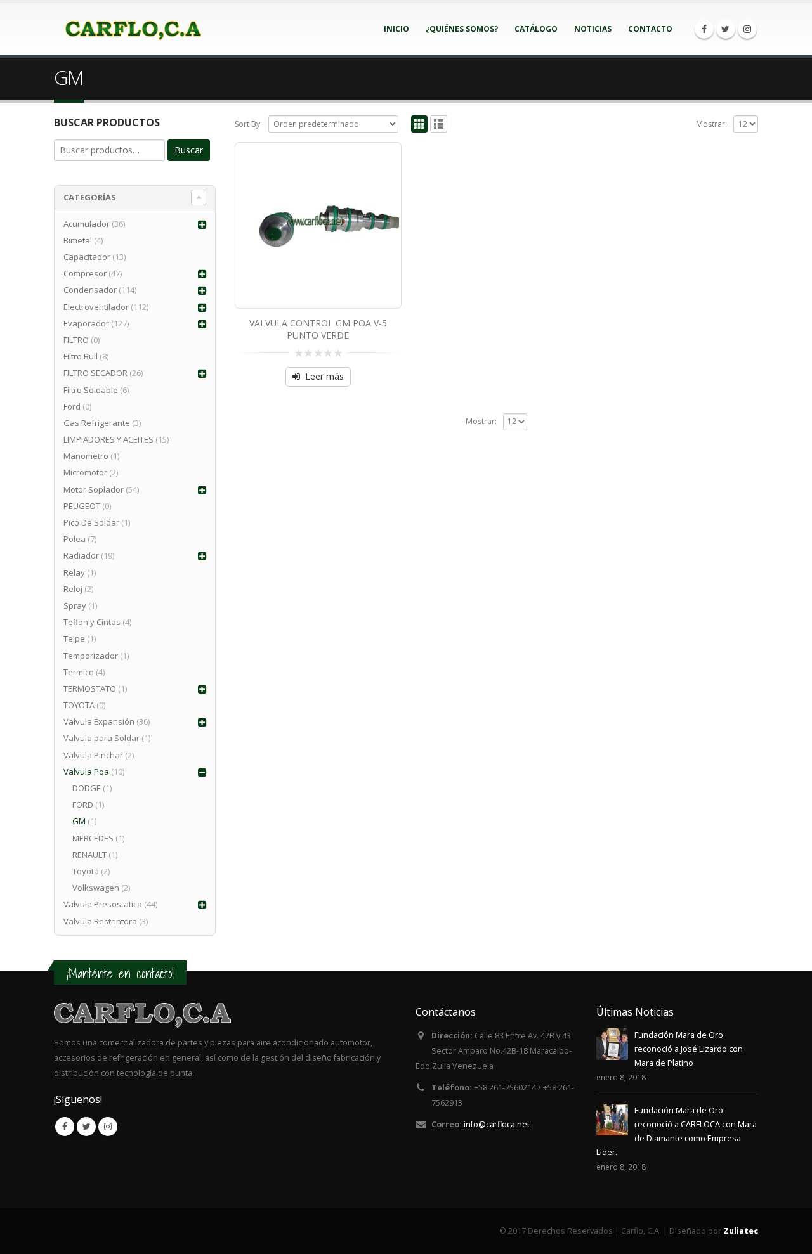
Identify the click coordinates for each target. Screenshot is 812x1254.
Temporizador (90, 655)
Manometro (85, 456)
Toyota (85, 871)
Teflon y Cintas (92, 622)
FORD (82, 804)
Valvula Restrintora (100, 921)
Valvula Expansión (98, 721)
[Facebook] (704, 29)
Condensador (90, 289)
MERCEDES (93, 838)
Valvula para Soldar (101, 738)
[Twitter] (725, 29)
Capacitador (86, 256)
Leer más (324, 376)
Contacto (650, 28)
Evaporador (86, 323)
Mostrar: (711, 124)
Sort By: (248, 124)
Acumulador (86, 223)
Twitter (86, 1126)
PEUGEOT (81, 506)
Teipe (74, 638)
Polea (74, 539)
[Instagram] (747, 29)
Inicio (396, 28)
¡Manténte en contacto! (120, 973)
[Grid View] (419, 124)
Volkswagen (95, 887)
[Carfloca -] (133, 29)
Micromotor (85, 472)
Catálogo (536, 28)
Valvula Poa (86, 771)
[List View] (438, 124)
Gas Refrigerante (96, 423)
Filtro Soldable (90, 390)
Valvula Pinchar (93, 755)
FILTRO (76, 340)
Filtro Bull (80, 356)
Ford (72, 406)
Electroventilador (96, 307)
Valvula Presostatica (102, 904)
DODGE (86, 788)
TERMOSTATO (89, 688)
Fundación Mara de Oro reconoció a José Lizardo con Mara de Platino (688, 1049)
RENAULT (89, 854)
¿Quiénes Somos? (462, 28)
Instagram (107, 1126)
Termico (78, 672)
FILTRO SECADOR (95, 372)
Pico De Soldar (91, 522)
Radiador (81, 555)
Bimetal (77, 240)
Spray (74, 605)
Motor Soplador (93, 489)
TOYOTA (79, 705)
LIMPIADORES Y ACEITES (108, 439)
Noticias (593, 28)
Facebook (64, 1126)
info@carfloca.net (497, 1124)
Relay (74, 572)
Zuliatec (740, 1230)
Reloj (72, 589)
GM (79, 821)
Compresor (85, 273)
